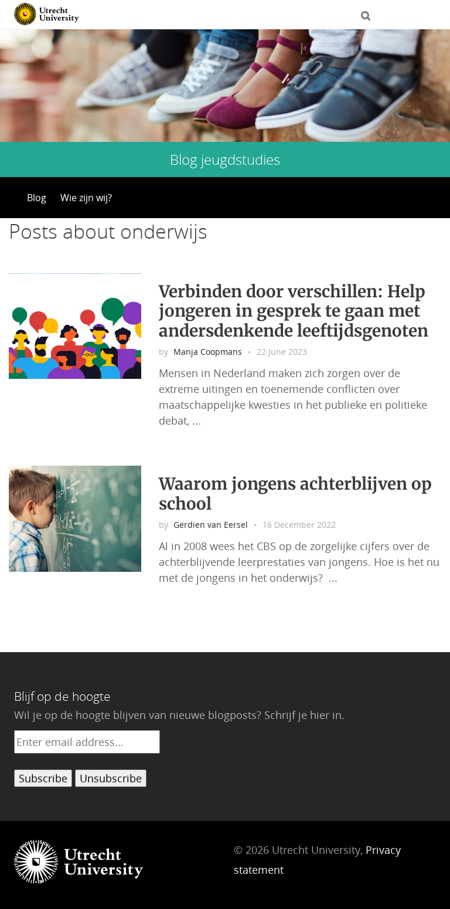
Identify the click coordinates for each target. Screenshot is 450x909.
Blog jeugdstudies (225, 159)
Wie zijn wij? (86, 197)
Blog (36, 197)
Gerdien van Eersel (210, 524)
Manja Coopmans (207, 351)
